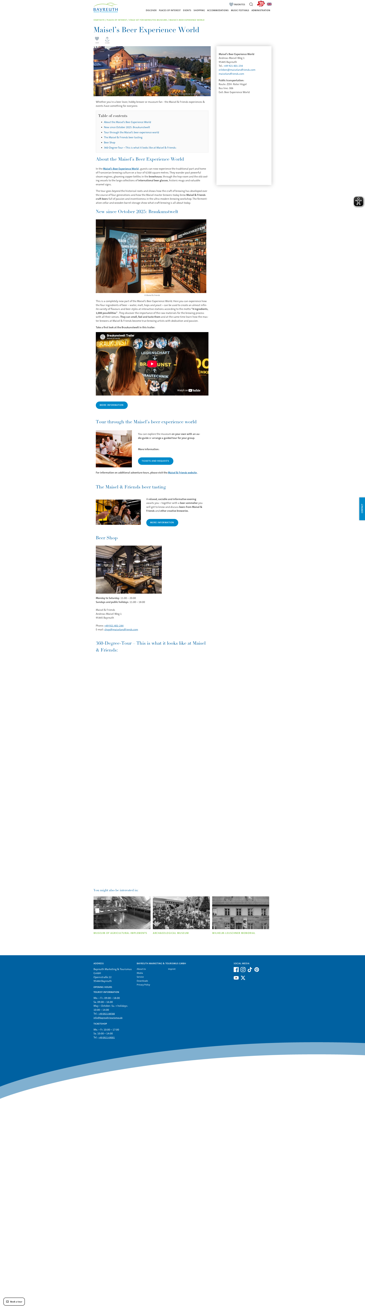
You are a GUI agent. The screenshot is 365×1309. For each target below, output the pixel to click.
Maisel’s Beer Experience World (121, 168)
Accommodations (218, 10)
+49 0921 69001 (107, 1037)
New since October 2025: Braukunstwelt (127, 127)
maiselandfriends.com (231, 74)
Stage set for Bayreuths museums (148, 20)
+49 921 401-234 (233, 66)
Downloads (142, 980)
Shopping (199, 10)
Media (140, 972)
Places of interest (170, 10)
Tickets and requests (155, 461)
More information (112, 405)
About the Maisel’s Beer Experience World (127, 122)
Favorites (239, 4)
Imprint (172, 968)
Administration (261, 10)
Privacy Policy (143, 984)
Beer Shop (109, 142)
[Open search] (251, 4)
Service (140, 976)
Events (187, 10)
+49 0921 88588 (107, 1013)
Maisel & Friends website (182, 472)
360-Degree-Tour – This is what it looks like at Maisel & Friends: (140, 147)
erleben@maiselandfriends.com (237, 70)
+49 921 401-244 (113, 625)
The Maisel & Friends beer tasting (123, 137)
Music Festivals (240, 10)
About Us (141, 968)
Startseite (99, 20)
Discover (151, 10)
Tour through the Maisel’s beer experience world (131, 132)
